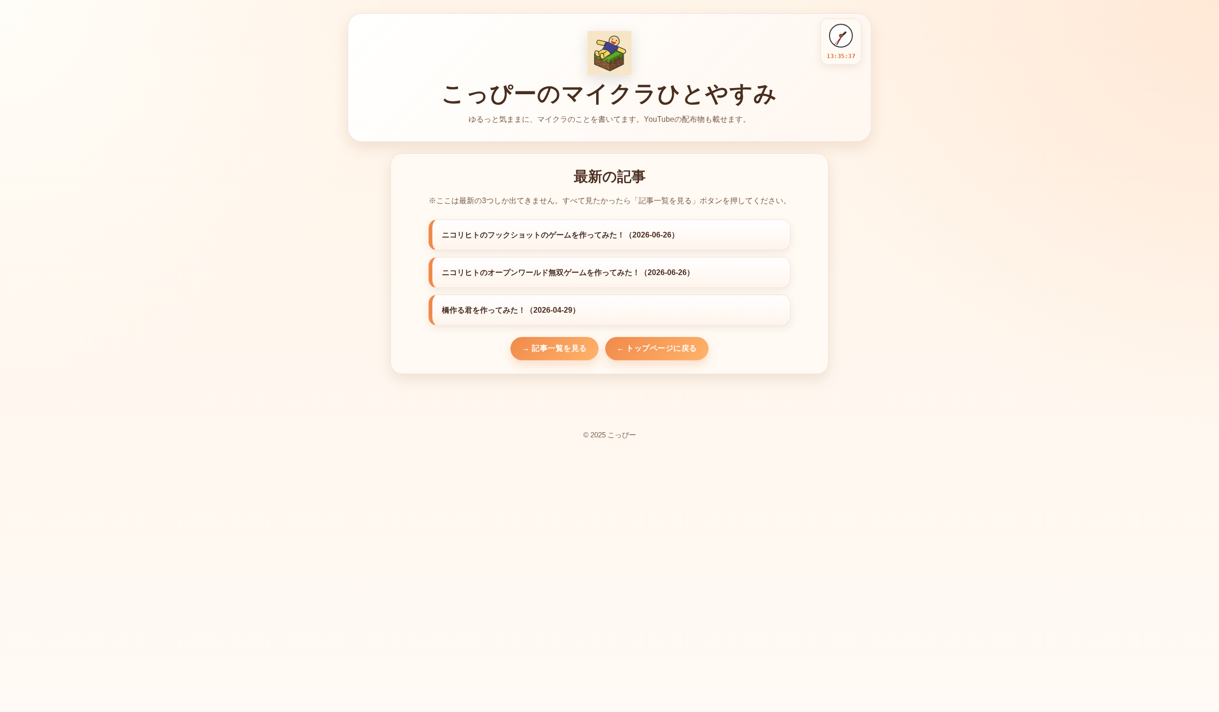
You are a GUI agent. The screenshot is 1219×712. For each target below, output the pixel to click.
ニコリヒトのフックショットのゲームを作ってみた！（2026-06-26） (560, 235)
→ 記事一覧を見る (554, 348)
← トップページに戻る (657, 348)
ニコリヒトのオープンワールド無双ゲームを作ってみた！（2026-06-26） (568, 272)
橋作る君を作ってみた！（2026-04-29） (511, 310)
